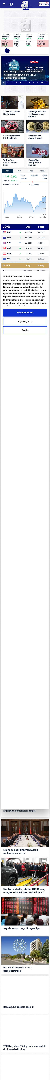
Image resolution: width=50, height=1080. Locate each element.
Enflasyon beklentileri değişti (19, 810)
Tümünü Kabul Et (25, 313)
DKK (9, 253)
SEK (9, 258)
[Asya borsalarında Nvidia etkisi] (12, 102)
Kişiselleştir (23, 321)
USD (19, 171)
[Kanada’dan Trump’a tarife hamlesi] (37, 151)
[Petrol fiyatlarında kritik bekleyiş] (12, 126)
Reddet (25, 330)
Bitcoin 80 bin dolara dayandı (35, 136)
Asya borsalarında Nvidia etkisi (11, 112)
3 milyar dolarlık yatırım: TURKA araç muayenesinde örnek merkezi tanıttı (24, 891)
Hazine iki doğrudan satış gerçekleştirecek (17, 969)
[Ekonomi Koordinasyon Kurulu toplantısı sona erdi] (25, 833)
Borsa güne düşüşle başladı (18, 1006)
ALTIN (42, 171)
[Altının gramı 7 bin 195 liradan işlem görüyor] (37, 102)
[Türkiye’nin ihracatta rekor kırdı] (12, 151)
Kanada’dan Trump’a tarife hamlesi (34, 162)
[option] (25, 68)
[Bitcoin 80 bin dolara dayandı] (37, 126)
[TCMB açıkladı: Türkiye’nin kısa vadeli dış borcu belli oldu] (25, 1029)
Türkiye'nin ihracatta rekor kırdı (10, 162)
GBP (9, 242)
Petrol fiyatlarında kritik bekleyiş (11, 136)
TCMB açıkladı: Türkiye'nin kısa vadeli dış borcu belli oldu (24, 1048)
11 (46, 83)
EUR (9, 237)
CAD (9, 248)
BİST (7, 171)
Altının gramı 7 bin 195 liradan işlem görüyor (37, 114)
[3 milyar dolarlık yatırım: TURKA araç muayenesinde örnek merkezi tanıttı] (25, 872)
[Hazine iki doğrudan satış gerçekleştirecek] (25, 950)
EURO (31, 171)
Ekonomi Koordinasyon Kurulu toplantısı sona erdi (20, 851)
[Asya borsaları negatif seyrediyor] (25, 911)
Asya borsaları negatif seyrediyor (22, 928)
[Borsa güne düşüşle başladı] (25, 990)
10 (42, 83)
